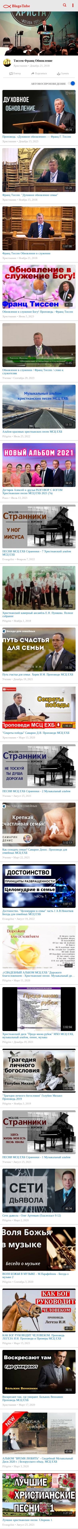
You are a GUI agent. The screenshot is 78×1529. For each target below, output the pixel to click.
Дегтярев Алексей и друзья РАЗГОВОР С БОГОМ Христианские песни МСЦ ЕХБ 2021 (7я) (32, 492)
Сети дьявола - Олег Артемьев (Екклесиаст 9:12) (31, 1215)
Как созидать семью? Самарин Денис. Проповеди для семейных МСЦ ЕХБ (34, 851)
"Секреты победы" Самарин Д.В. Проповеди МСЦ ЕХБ (35, 732)
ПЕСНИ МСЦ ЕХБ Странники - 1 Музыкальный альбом (36, 1157)
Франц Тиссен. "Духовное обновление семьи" (30, 195)
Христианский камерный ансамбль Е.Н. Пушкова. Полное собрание (37, 614)
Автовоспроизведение (48, 83)
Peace (5, 497)
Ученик (6, 377)
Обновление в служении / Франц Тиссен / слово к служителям (32, 372)
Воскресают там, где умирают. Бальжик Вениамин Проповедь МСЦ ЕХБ (32, 1398)
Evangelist (8, 559)
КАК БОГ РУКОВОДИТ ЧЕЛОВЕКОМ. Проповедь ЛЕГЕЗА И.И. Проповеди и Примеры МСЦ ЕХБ (33, 1337)
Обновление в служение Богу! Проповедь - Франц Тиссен (37, 311)
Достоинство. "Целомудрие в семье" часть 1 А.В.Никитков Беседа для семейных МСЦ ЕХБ (37, 912)
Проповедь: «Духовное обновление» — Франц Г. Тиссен (36, 136)
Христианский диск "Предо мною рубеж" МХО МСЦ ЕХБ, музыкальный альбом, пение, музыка (38, 1036)
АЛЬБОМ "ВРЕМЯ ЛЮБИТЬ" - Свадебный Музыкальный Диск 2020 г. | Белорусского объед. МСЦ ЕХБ (37, 1460)
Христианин (20, 65)
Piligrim (6, 436)
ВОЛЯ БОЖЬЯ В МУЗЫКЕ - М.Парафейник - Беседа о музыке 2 (35, 1275)
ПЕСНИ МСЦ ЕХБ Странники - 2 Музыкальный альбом (36, 791)
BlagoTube (20, 6)
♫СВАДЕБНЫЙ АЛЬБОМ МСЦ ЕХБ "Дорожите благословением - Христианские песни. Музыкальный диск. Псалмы (38, 974)
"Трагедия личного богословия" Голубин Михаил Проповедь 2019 (32, 1097)
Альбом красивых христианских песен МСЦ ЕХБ (32, 431)
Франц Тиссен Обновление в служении (26, 253)
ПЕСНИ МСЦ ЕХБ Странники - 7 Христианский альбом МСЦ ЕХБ (36, 553)
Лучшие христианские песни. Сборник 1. (27, 1520)
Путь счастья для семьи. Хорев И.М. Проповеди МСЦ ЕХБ (37, 674)
